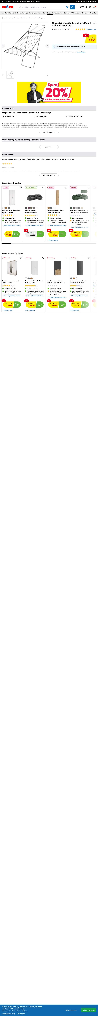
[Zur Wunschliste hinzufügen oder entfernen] (21, 187)
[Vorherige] (3, 46)
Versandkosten (81, 52)
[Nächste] (47, 46)
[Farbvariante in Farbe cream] (82, 208)
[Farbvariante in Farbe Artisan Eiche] (6, 208)
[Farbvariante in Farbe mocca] (74, 208)
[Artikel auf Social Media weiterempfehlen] (94, 23)
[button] (81, 7)
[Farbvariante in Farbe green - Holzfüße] (31, 208)
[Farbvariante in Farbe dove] (76, 208)
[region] (25, 45)
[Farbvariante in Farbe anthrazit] (9, 208)
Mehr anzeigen (48, 132)
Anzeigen (48, 147)
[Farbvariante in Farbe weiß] (3, 208)
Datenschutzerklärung (8, 1013)
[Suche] (72, 7)
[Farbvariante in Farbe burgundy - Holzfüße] (29, 208)
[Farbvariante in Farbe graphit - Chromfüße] (26, 208)
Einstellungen (21, 1013)
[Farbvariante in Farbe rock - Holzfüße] (34, 208)
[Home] (8, 7)
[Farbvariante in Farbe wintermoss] (71, 208)
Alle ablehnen (71, 1010)
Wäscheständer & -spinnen (37, 18)
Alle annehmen (89, 1010)
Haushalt (8, 18)
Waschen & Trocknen (20, 18)
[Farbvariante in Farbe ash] (79, 208)
